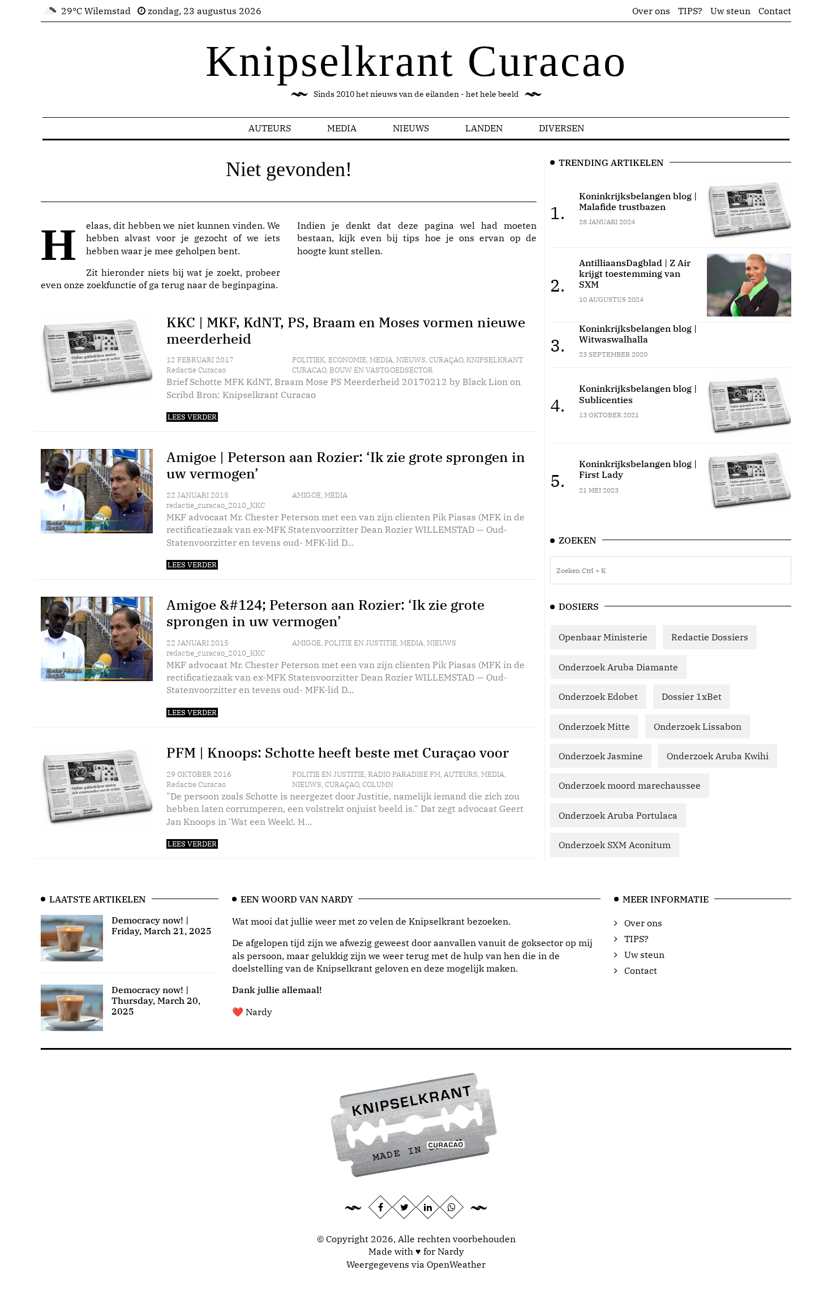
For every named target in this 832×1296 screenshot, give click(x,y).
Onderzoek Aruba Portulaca (618, 815)
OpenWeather (456, 1264)
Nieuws (411, 128)
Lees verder (192, 417)
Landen (484, 128)
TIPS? (690, 10)
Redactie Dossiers (709, 637)
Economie (347, 360)
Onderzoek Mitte (594, 726)
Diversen (561, 128)
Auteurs (269, 128)
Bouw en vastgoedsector (381, 370)
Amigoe (306, 495)
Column (377, 784)
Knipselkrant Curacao (416, 60)
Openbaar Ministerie (603, 637)
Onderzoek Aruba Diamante (618, 667)
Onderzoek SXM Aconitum (615, 844)
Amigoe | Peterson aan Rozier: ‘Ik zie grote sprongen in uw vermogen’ (345, 465)
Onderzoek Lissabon (697, 726)
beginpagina (249, 284)
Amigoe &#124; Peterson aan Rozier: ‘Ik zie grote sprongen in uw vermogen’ (325, 613)
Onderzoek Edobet (598, 696)
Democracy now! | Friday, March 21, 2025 (161, 925)
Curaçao (446, 360)
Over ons (651, 10)
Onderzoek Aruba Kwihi (718, 756)
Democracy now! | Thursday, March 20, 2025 (155, 1000)
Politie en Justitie (360, 643)
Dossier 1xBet (692, 696)
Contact (774, 10)
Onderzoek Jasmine (601, 756)
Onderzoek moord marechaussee (630, 785)
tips (411, 237)
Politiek (308, 360)
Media (342, 128)
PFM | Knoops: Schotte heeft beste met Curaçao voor (337, 752)
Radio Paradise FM (404, 774)
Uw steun (730, 10)
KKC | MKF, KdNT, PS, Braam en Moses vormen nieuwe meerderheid (345, 330)
